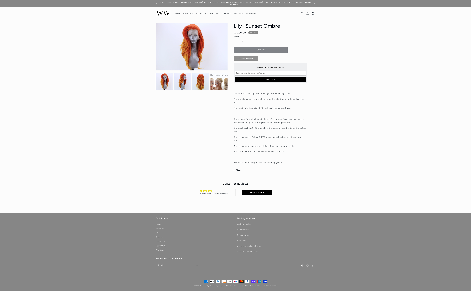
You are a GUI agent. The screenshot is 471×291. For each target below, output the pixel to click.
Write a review (257, 192)
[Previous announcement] (156, 3)
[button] (188, 13)
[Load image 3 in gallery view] (200, 81)
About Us (160, 228)
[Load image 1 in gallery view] (164, 81)
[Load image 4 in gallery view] (219, 81)
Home (158, 224)
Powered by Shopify (217, 286)
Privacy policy (243, 286)
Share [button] (238, 170)
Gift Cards (160, 250)
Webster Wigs (204, 286)
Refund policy (231, 286)
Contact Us (160, 241)
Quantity (237, 36)
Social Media (161, 246)
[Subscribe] (197, 265)
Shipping (159, 237)
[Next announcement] (314, 3)
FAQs (158, 233)
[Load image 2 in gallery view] (182, 81)
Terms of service (255, 286)
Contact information (270, 286)
